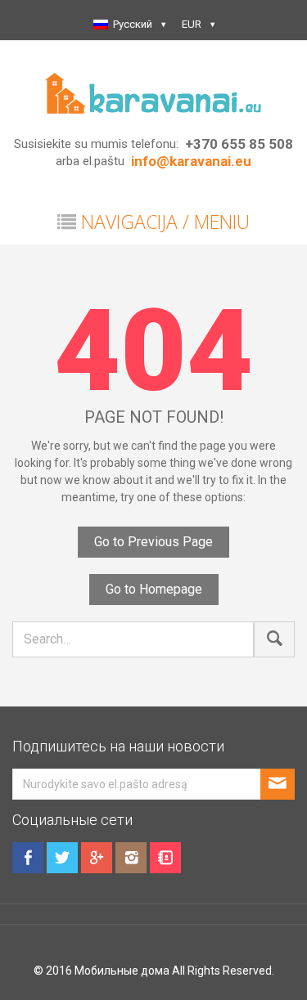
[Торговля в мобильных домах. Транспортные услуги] (154, 92)
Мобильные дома (121, 970)
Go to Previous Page (153, 541)
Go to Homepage (154, 589)
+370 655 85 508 (239, 144)
